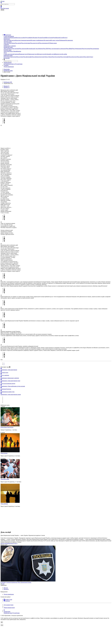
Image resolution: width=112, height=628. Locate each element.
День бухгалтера (86, 48)
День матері (18, 43)
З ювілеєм (6, 44)
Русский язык (18, 64)
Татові (44, 37)
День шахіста (80, 56)
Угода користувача (8, 604)
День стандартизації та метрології (57, 48)
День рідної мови (25, 43)
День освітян (7, 48)
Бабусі (31, 37)
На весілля (12, 40)
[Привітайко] (2, 1)
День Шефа (69, 48)
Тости (5, 52)
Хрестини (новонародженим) (23, 40)
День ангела (7, 40)
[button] (9, 543)
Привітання (8, 34)
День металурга (72, 56)
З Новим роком (53, 43)
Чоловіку (35, 37)
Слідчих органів (14, 48)
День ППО (45, 48)
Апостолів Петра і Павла (10, 51)
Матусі (47, 37)
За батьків (47, 54)
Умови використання (9, 607)
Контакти (6, 589)
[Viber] (4, 610)
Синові (51, 37)
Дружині (40, 37)
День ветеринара (94, 48)
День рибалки (35, 56)
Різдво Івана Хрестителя (10, 56)
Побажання (62, 40)
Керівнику (41, 40)
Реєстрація (6, 8)
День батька (12, 43)
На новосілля (47, 40)
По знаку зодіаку (55, 40)
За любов (64, 54)
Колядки (19, 51)
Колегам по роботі (20, 37)
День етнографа (64, 56)
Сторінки (6, 65)
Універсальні (7, 37)
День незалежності (44, 43)
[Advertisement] (56, 22)
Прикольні (13, 37)
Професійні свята (8, 47)
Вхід (2, 8)
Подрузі (65, 37)
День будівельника (77, 48)
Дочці (54, 37)
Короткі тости (58, 54)
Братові (58, 37)
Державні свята (8, 41)
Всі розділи (7, 58)
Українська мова (9, 64)
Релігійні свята (7, 50)
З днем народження (9, 36)
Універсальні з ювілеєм (10, 45)
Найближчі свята (8, 55)
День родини (19, 56)
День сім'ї (6, 43)
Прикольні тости (23, 54)
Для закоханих (69, 40)
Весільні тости (41, 54)
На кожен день (34, 40)
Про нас (6, 587)
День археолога (23, 48)
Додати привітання (9, 66)
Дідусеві (27, 37)
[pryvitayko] (2, 583)
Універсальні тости (33, 54)
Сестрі (61, 37)
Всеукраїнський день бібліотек (35, 48)
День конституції (34, 43)
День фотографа (27, 56)
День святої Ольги (88, 56)
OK (2, 625)
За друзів (52, 54)
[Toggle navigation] (2, 10)
